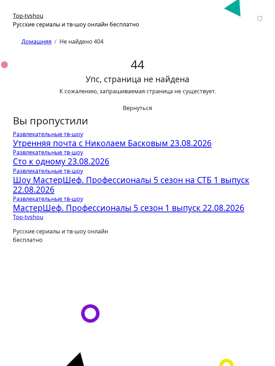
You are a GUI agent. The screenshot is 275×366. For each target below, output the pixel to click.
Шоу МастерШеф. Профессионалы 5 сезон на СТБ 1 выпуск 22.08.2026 (131, 184)
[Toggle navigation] (17, 9)
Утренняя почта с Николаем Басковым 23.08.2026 (112, 143)
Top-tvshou (28, 16)
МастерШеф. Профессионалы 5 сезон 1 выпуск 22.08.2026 (128, 207)
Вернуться (137, 108)
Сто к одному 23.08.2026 (61, 161)
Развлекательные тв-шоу (48, 134)
